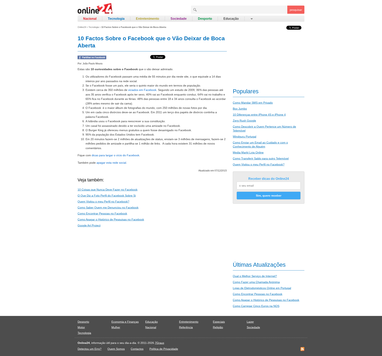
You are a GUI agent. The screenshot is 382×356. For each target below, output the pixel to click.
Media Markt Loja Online (248, 152)
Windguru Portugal (244, 136)
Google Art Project (89, 225)
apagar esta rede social (111, 162)
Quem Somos (116, 348)
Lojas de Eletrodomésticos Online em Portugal (262, 288)
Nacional (89, 18)
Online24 (82, 27)
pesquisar (296, 9)
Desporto (205, 18)
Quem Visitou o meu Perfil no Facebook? (103, 201)
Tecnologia (116, 18)
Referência (186, 327)
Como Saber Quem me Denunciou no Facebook (108, 207)
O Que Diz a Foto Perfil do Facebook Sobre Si (107, 195)
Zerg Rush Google (244, 120)
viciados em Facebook (142, 89)
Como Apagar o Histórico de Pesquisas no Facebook (111, 219)
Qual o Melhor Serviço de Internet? (255, 276)
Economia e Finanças (125, 321)
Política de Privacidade (163, 348)
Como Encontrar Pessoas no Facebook (102, 213)
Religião (218, 327)
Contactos (137, 348)
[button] (251, 19)
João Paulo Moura (92, 63)
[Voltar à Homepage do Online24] (95, 9)
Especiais (219, 321)
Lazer (250, 321)
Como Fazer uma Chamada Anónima (256, 282)
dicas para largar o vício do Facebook (115, 155)
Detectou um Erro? (89, 348)
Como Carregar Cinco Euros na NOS (256, 306)
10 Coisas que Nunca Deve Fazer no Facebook (107, 189)
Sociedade (179, 18)
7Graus (159, 342)
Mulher (115, 327)
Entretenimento (147, 18)
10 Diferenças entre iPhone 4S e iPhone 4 (259, 114)
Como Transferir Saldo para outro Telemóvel (261, 158)
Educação (231, 18)
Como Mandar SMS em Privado (253, 102)
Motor (81, 327)
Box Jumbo (240, 108)
